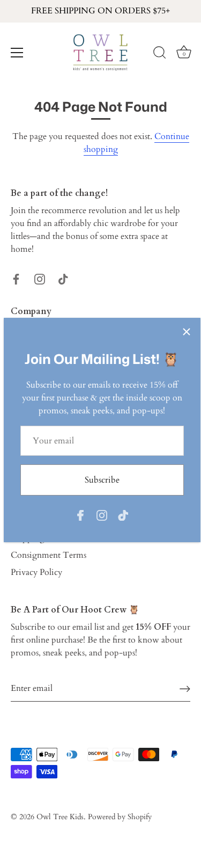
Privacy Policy (36, 572)
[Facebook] (80, 515)
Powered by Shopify (120, 817)
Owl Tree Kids (60, 817)
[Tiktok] (123, 515)
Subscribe (102, 480)
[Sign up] (185, 688)
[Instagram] (101, 515)
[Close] (186, 332)
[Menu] (17, 52)
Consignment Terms (48, 555)
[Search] (160, 54)
